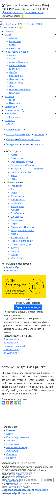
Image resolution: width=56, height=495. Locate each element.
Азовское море (17, 65)
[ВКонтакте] (3, 402)
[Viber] (11, 402)
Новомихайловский (20, 89)
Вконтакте (15, 270)
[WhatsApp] (15, 402)
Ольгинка (14, 93)
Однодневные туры (22, 161)
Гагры (14, 178)
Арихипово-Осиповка (23, 227)
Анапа (12, 58)
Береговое (15, 41)
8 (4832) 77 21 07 (13, 12)
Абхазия (9, 96)
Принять (48, 479)
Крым (8, 34)
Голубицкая (17, 213)
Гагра (12, 99)
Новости (9, 123)
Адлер (12, 55)
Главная (9, 31)
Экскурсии (10, 113)
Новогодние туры (21, 244)
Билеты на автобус (15, 110)
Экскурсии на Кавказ (22, 165)
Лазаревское (16, 79)
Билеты (15, 251)
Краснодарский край (16, 51)
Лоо (11, 86)
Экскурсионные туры (22, 230)
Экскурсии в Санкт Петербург (27, 168)
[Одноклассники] (7, 402)
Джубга (13, 72)
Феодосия (14, 48)
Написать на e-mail (14, 346)
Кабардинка (16, 75)
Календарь (15, 117)
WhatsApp (14, 267)
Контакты (10, 120)
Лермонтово (16, 82)
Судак (12, 44)
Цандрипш (15, 103)
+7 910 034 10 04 (34, 12)
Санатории (11, 106)
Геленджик (15, 68)
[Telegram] (19, 402)
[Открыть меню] (28, 18)
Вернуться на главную (28, 307)
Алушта (13, 38)
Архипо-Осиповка (19, 62)
